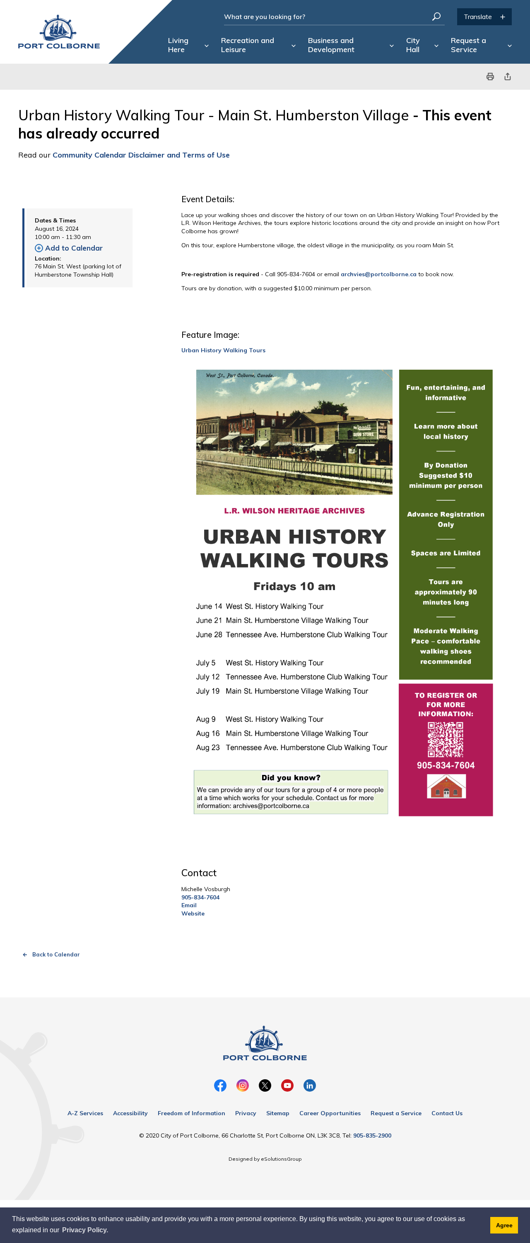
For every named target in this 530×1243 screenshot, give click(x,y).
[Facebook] (220, 1085)
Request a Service (396, 1113)
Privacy (245, 1113)
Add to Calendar (74, 248)
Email (189, 905)
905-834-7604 (200, 897)
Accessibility (130, 1113)
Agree (504, 1225)
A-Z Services (85, 1113)
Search (436, 16)
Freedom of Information (191, 1113)
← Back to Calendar (51, 954)
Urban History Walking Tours (223, 350)
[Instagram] (242, 1085)
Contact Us (447, 1113)
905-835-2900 (372, 1135)
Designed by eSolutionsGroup (265, 1159)
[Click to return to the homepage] (59, 31)
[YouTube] (287, 1085)
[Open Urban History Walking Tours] (344, 606)
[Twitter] (265, 1085)
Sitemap (277, 1113)
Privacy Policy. (85, 1229)
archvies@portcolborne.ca (379, 274)
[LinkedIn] (310, 1085)
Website (193, 913)
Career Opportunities (330, 1113)
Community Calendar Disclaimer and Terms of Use (142, 155)
